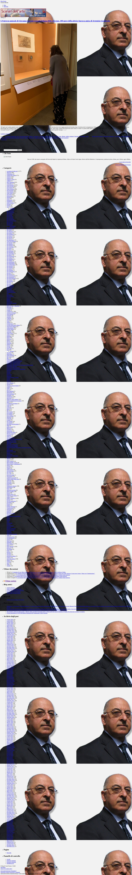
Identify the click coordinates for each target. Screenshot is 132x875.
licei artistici (9, 413)
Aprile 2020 (10, 724)
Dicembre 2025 (10, 630)
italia (60, 136)
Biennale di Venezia (11, 303)
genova (8, 380)
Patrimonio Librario (11, 486)
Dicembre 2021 (10, 696)
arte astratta (9, 215)
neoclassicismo (10, 471)
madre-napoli (10, 427)
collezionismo (10, 328)
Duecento (9, 343)
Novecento (9, 476)
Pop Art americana (11, 501)
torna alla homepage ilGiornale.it (8, 871)
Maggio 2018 (10, 755)
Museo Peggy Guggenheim (13, 464)
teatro (8, 550)
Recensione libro (11, 513)
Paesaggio (9, 483)
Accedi (8, 859)
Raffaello (9, 512)
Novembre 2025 (11, 632)
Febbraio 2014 (10, 825)
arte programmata (11, 275)
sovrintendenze (10, 538)
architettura (9, 201)
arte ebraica (9, 229)
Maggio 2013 (10, 838)
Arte (17, 136)
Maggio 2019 (10, 739)
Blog (5, 5)
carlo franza (117, 136)
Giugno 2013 (10, 836)
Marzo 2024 (10, 659)
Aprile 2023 (10, 674)
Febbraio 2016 (10, 792)
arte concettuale (10, 219)
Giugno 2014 (10, 820)
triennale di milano (11, 556)
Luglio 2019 (10, 736)
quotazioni (9, 509)
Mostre (63, 136)
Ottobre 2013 (10, 831)
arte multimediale (11, 264)
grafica (8, 388)
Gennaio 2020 (10, 728)
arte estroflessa (10, 234)
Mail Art (9, 428)
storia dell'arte (10, 546)
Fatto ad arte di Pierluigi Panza (14, 589)
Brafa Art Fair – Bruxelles (13, 306)
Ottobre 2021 (10, 699)
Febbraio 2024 (10, 660)
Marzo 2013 (10, 841)
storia (87, 136)
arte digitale (9, 225)
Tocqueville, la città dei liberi (14, 593)
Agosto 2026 (10, 619)
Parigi (8, 484)
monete (8, 453)
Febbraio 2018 (10, 759)
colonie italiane (10, 329)
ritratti (8, 517)
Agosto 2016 (10, 784)
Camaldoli (9, 308)
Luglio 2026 (10, 621)
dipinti (56, 136)
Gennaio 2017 (10, 777)
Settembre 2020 (10, 717)
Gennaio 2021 (10, 711)
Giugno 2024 (10, 655)
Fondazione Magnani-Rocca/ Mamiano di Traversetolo (20, 365)
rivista (8, 519)
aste (8, 293)
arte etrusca (9, 236)
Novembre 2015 (11, 797)
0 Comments (4, 139)
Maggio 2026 (10, 623)
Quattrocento (10, 508)
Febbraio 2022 (10, 693)
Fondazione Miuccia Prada (13, 367)
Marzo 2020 (10, 725)
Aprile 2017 (10, 773)
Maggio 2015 (10, 805)
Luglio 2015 (10, 802)
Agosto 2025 (10, 636)
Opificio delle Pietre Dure (13, 479)
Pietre (8, 488)
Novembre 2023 (11, 665)
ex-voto (8, 347)
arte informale (10, 251)
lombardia (9, 418)
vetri (8, 563)
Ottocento (9, 482)
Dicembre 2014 (10, 812)
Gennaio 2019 (10, 744)
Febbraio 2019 (10, 743)
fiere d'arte (9, 356)
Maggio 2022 (10, 689)
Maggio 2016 (10, 788)
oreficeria (9, 480)
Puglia (8, 505)
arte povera (9, 274)
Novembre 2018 (11, 747)
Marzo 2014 (10, 824)
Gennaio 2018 (10, 761)
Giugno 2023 (10, 671)
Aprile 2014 (10, 823)
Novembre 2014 (11, 813)
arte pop (9, 273)
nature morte (10, 469)
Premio (8, 504)
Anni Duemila (10, 185)
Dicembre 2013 (10, 828)
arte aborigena (10, 211)
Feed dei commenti (11, 862)
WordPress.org (10, 863)
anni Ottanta (10, 187)
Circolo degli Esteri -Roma (13, 325)
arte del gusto (10, 223)
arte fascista (9, 237)
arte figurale (9, 242)
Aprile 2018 (10, 757)
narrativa (9, 466)
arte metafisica (10, 259)
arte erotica (9, 233)
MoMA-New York (11, 451)
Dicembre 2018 (10, 746)
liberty (8, 409)
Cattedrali (9, 318)
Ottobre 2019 (10, 732)
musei (8, 460)
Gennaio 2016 (10, 794)
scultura (8, 524)
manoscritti (9, 431)
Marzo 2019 (10, 742)
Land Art (9, 405)
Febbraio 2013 (10, 842)
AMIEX (9, 181)
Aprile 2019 (10, 740)
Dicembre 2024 (10, 647)
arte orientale (10, 270)
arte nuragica (10, 266)
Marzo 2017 (10, 775)
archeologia (9, 200)
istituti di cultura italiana (12, 399)
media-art (9, 436)
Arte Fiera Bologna (11, 241)
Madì (8, 425)
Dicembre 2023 (10, 663)
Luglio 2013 (10, 835)
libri (8, 410)
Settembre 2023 (10, 667)
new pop (9, 472)
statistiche (9, 542)
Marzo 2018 (10, 758)
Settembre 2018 (10, 750)
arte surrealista (10, 286)
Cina (8, 321)
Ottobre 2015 (10, 798)
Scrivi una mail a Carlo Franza (123, 164)
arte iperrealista (10, 253)
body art (9, 304)
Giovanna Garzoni (125, 136)
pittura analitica (10, 491)
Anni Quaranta (10, 189)
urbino (8, 560)
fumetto (8, 373)
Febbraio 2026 (10, 627)
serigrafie (9, 531)
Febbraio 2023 (10, 677)
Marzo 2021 (10, 709)
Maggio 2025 (10, 640)
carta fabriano (10, 314)
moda (8, 449)
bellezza (31, 136)
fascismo (9, 352)
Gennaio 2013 (10, 843)
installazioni (9, 396)
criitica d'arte (48, 136)
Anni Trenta (10, 193)
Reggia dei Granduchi (63, 137)
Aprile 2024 (10, 658)
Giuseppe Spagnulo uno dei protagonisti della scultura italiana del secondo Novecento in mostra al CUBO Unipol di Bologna (37, 610)
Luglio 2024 (10, 654)
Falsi (8, 350)
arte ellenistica (10, 231)
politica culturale (70, 136)
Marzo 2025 (10, 643)
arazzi (8, 198)
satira (8, 521)
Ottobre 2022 (10, 682)
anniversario (10, 196)
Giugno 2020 (10, 721)
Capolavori (36, 136)
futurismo (9, 376)
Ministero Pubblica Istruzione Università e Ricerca (19, 447)
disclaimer (3, 867)
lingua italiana (10, 416)
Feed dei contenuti (11, 860)
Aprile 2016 (10, 790)
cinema (8, 322)
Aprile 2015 (10, 806)
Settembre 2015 (10, 799)
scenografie (9, 523)
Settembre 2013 (10, 832)
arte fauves (9, 238)
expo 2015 (9, 348)
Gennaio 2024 (10, 662)
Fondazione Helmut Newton (13, 362)
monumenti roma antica (12, 455)
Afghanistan (10, 174)
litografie (9, 417)
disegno (8, 341)
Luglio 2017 (10, 769)
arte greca (9, 249)
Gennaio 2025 (10, 645)
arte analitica (10, 214)
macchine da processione (13, 424)
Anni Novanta (10, 186)
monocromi (9, 454)
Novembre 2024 (11, 648)
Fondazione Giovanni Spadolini (14, 361)
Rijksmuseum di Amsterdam (13, 516)
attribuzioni (9, 295)
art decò (9, 205)
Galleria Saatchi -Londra (13, 377)
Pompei (8, 499)
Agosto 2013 (10, 834)
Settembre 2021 (10, 700)
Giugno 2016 (10, 787)
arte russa (9, 282)
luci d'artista (9, 421)
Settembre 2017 (10, 766)
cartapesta (9, 315)
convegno (41, 136)
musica (8, 465)
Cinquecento (10, 323)
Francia (8, 372)
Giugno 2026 (10, 622)
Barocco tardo (10, 296)
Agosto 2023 (10, 669)
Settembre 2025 (10, 634)
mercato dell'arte (11, 438)
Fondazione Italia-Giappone (13, 363)
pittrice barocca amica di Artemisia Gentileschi (46, 137)
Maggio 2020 (10, 722)
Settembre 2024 (10, 651)
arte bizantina (10, 216)
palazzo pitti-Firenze (29, 137)
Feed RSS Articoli (5, 872)
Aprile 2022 (10, 691)
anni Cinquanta (10, 182)
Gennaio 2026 (10, 629)
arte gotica (9, 248)
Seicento (76, 136)
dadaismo (9, 336)
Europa (8, 345)
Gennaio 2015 (10, 810)
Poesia (8, 493)
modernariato (10, 450)
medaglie (9, 435)
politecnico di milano (12, 495)
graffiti (8, 387)
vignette (9, 565)
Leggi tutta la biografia (125, 162)
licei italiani (9, 414)
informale (9, 395)
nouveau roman (10, 475)
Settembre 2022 (10, 684)
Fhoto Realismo (10, 355)
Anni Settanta (10, 192)
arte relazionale (10, 277)
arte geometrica (10, 247)
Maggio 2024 (10, 656)
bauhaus (9, 297)
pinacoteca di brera (11, 490)
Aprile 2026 (10, 625)
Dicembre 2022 (10, 680)
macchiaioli (9, 422)
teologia (9, 552)
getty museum (10, 383)
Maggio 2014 (10, 821)
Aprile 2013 (10, 839)
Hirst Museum (10, 391)
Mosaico (9, 457)
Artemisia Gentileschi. (108, 136)
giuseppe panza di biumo (13, 385)
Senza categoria (10, 530)
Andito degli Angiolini (97, 136)
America (9, 176)
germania (9, 381)
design (8, 337)
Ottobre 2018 (10, 748)
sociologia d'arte (11, 537)
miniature (9, 443)
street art (9, 548)
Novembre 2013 (11, 830)
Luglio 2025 (10, 637)
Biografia (6, 6)
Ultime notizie (10, 581)
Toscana (9, 553)
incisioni (12, 351)
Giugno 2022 (10, 688)
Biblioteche (9, 301)
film (8, 358)
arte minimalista (10, 263)
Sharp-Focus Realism (12, 534)
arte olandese (10, 267)
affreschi (9, 172)
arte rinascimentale (23, 136)
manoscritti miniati (11, 432)
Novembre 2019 (11, 731)
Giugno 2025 (10, 638)
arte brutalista (10, 218)
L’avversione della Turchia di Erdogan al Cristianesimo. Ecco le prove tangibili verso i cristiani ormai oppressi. (43, 575)
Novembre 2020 (11, 714)
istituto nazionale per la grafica (14, 400)
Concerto (9, 330)
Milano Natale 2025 (11, 442)
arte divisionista (10, 227)
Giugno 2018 (10, 754)
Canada (8, 310)
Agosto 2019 (10, 735)
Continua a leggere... (6, 133)
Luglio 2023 (10, 670)
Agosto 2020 (10, 718)
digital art (9, 339)
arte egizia (9, 230)
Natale (8, 468)
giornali (8, 384)
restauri (8, 515)
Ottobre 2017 (10, 765)
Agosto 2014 (10, 817)
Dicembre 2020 (10, 713)
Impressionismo (10, 394)
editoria (8, 344)
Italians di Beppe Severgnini (13, 592)
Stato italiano (82, 136)
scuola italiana (10, 526)
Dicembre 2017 (10, 762)
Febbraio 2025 (10, 644)
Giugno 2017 (10, 770)
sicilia (8, 535)
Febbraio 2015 (10, 809)
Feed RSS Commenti (15, 872)
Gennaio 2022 (10, 695)
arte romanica (10, 281)
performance (10, 487)
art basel (9, 204)
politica (8, 497)
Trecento (9, 554)
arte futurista (10, 245)
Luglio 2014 (10, 819)
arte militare (9, 260)
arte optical (9, 268)
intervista (9, 398)
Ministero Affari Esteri (12, 444)
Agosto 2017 (10, 768)
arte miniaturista (10, 262)
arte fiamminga (10, 240)
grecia (8, 389)
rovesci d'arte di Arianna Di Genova (15, 599)
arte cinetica (13, 226)
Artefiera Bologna (11, 292)
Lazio (8, 406)
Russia (8, 520)
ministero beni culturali (12, 446)
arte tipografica (10, 290)
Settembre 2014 (10, 816)
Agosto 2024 (10, 652)
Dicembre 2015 (10, 795)
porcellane (9, 502)
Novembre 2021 (11, 698)
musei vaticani (10, 461)
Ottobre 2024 (10, 649)
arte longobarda (10, 256)
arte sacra (9, 284)
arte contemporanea (11, 220)
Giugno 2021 (10, 704)
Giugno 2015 (10, 803)
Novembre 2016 (11, 780)
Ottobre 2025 (10, 633)
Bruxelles (9, 307)
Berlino (8, 300)
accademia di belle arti (10, 136)
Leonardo (9, 407)
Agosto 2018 (10, 751)
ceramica (9, 319)
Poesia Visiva (10, 494)
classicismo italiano (11, 326)
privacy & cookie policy (6, 868)
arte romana (9, 279)
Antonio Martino (11, 587)
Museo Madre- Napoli (12, 462)
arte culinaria (10, 222)
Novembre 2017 (11, 764)
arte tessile (9, 289)
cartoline (9, 317)
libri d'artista (10, 411)
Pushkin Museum (11, 506)
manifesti (9, 429)
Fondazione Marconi (12, 366)
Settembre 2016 (10, 783)
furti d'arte (9, 374)
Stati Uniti (9, 541)
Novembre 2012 (11, 846)
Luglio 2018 (10, 753)
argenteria (12, 208)
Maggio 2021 (10, 706)
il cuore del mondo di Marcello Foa (15, 590)
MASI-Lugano (10, 433)
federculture (9, 354)
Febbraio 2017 (10, 776)
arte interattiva (10, 252)
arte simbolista (10, 285)
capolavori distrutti (11, 312)
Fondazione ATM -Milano (13, 359)
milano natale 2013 (11, 440)
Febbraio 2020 (10, 726)
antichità (9, 197)
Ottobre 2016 (10, 781)
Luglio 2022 (10, 687)
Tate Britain (9, 549)
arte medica (9, 257)
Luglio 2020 (10, 720)
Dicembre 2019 (10, 729)
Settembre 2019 (10, 733)
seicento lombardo (11, 528)
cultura (53, 136)
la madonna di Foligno (12, 403)
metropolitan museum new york (14, 439)
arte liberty (9, 255)
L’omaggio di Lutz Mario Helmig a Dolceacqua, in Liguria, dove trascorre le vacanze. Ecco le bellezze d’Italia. (39, 572)
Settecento (9, 532)
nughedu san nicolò (11, 477)
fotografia (9, 370)
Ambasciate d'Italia (11, 175)
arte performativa (11, 271)
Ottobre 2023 (10, 666)
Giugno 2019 (10, 737)
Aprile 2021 (10, 707)
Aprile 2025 (10, 641)
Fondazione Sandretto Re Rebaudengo (16, 369)
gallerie (8, 378)
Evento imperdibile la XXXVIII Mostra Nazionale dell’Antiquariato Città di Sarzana (27, 613)
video (8, 564)
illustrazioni (9, 392)
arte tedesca (9, 288)
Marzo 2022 (10, 692)
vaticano (9, 561)
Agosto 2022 (10, 685)
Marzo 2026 (10, 626)
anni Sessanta (10, 190)
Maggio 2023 (10, 673)
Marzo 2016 (10, 791)
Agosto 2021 (10, 702)
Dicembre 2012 (10, 845)
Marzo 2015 (10, 808)
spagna (8, 539)
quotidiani (9, 510)
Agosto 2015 (10, 801)
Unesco (8, 557)
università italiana (11, 559)
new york (9, 473)
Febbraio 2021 (10, 710)
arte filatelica (10, 244)
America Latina (10, 179)
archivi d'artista (10, 203)
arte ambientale (10, 212)
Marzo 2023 (10, 676)
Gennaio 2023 (10, 678)
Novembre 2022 (11, 681)
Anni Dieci (9, 183)
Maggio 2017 (10, 772)
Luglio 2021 (10, 703)
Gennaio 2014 (10, 827)
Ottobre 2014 (10, 814)
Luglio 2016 (10, 786)
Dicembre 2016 (10, 779)
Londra (8, 420)
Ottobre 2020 (10, 715)
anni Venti (9, 194)
